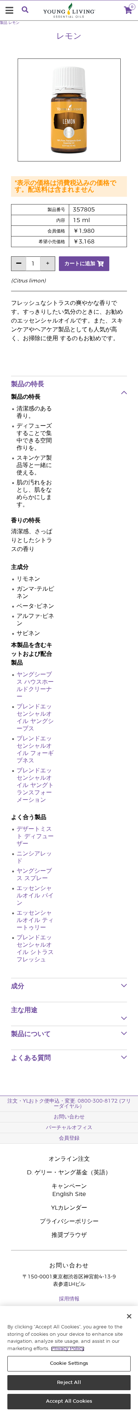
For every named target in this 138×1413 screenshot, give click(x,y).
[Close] (129, 1316)
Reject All (69, 1382)
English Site (69, 1194)
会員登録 (69, 1138)
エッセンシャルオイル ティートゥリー (35, 920)
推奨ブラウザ (69, 1235)
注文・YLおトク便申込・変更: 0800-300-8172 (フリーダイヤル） (69, 1104)
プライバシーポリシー (69, 1221)
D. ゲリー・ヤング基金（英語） (69, 1172)
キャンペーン (69, 1186)
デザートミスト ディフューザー (35, 836)
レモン (14, 23)
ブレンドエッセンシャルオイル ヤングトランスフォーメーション (35, 785)
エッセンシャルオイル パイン (35, 895)
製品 (3, 23)
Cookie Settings (69, 1363)
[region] (69, 1359)
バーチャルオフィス (69, 1127)
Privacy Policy (67, 1348)
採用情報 (69, 1299)
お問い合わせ (69, 1117)
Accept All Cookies (69, 1401)
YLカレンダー (69, 1208)
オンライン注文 (69, 1159)
